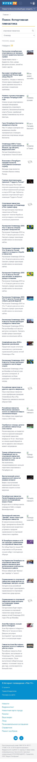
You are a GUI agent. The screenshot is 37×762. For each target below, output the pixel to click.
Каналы (5, 714)
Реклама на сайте (8, 695)
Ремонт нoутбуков (9, 731)
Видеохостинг (8, 707)
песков (12, 41)
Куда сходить (26, 9)
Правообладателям (9, 691)
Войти (33, 3)
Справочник (7, 728)
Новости (5, 9)
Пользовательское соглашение (15, 724)
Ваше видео (7, 717)
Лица (4, 721)
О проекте (6, 687)
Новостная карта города (12, 711)
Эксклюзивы (15, 9)
